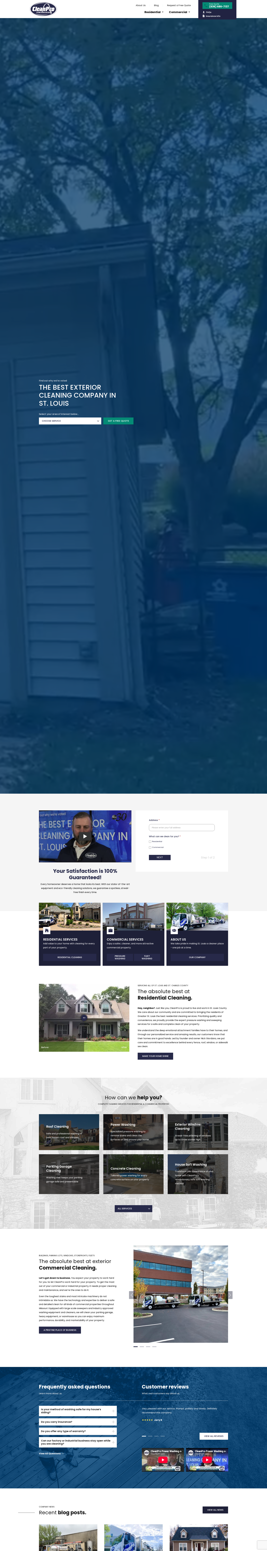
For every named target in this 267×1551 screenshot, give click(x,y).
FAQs (208, 12)
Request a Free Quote (179, 5)
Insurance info (213, 16)
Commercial (178, 12)
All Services (125, 1208)
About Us (141, 5)
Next (160, 857)
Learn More (69, 1132)
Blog (156, 5)
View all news (215, 1509)
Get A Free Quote (118, 420)
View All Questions (50, 1453)
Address (154, 820)
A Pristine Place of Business (60, 1330)
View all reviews (213, 1436)
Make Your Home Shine (155, 1056)
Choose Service (51, 420)
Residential (152, 12)
